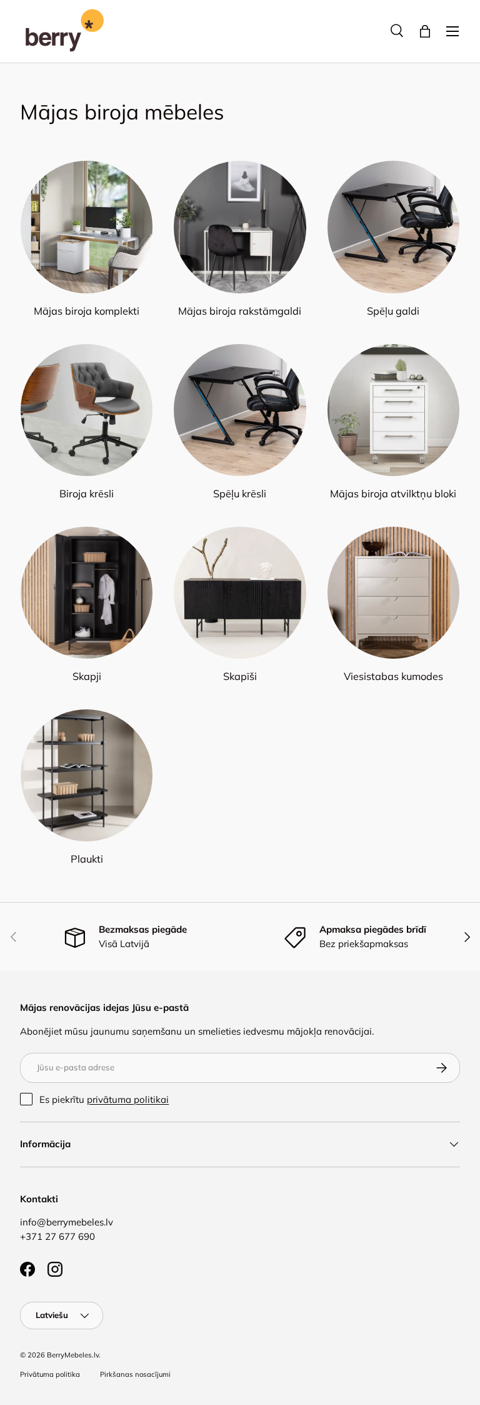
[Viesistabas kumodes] (393, 593)
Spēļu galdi (393, 311)
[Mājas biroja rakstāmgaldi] (240, 227)
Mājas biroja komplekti (86, 311)
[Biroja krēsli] (86, 410)
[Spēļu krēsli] (240, 410)
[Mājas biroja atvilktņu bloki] (393, 410)
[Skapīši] (240, 593)
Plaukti (87, 859)
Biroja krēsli (86, 493)
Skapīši (240, 676)
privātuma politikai (128, 1099)
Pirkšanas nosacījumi (135, 1374)
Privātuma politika (50, 1374)
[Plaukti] (86, 775)
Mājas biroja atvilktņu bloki (393, 493)
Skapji (86, 676)
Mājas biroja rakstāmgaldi (239, 311)
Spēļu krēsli (239, 493)
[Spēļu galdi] (393, 227)
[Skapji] (86, 593)
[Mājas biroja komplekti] (86, 227)
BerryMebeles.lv (73, 1355)
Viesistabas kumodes (393, 676)
